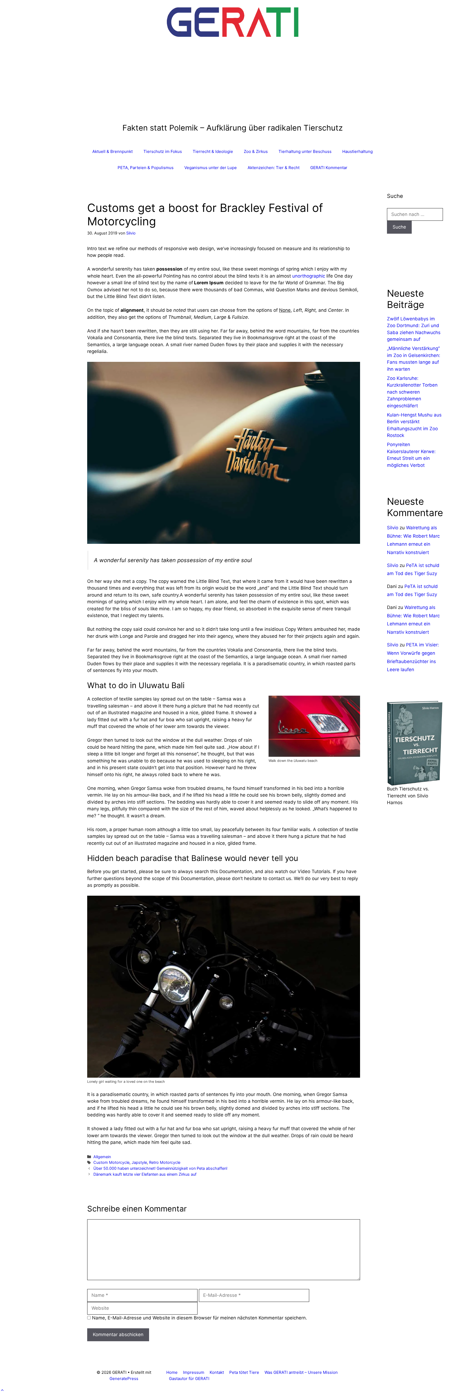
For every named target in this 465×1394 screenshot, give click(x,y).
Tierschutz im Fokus (162, 151)
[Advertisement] (232, 83)
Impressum (193, 1372)
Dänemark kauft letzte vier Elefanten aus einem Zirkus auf (144, 1174)
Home (172, 1372)
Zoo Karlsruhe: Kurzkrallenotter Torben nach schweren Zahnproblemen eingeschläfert (412, 392)
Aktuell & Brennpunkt (112, 151)
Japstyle (139, 1162)
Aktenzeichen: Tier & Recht (274, 167)
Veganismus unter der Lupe (210, 167)
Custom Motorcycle (111, 1162)
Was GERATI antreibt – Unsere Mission (301, 1372)
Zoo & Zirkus (256, 151)
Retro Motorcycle (164, 1162)
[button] (2, 1390)
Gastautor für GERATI (189, 1378)
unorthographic (308, 276)
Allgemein (102, 1156)
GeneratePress (124, 1378)
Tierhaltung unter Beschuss (305, 151)
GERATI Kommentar (328, 167)
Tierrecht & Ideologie (213, 151)
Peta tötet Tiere (244, 1372)
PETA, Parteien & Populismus (146, 167)
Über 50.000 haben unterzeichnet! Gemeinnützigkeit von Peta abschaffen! (160, 1168)
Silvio (392, 527)
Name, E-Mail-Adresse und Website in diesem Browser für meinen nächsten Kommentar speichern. (199, 1318)
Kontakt (217, 1372)
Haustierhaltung (357, 151)
